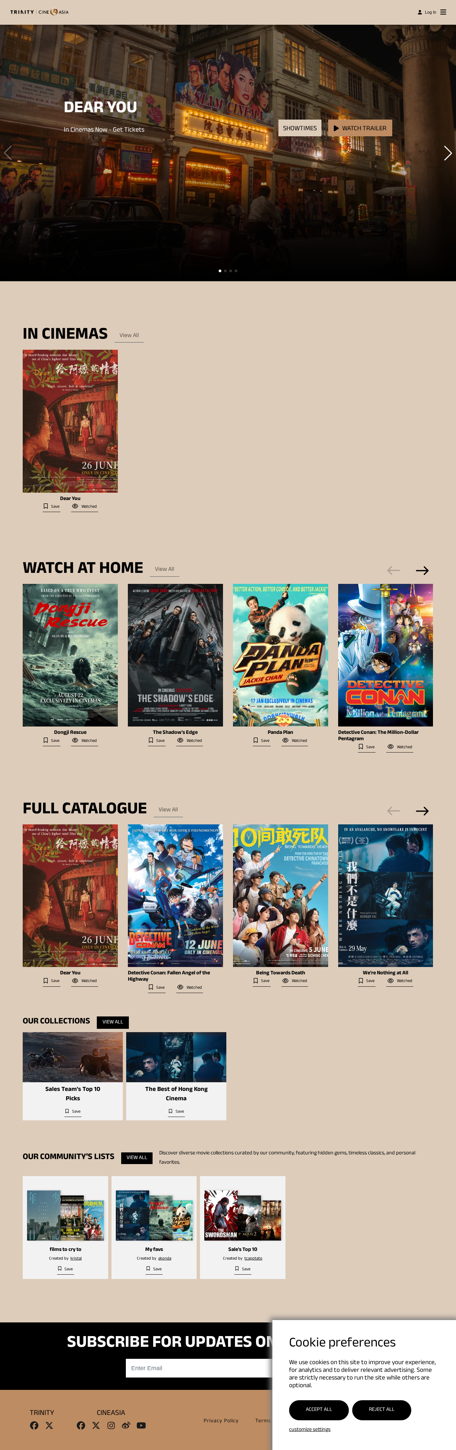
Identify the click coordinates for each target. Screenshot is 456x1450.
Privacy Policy (221, 1421)
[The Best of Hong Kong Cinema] (176, 1057)
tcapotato (253, 1259)
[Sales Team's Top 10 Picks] (73, 1057)
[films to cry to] (65, 1210)
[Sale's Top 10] (242, 1210)
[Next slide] (422, 570)
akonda (164, 1259)
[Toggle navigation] (443, 12)
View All (129, 336)
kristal (76, 1259)
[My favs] (154, 1210)
